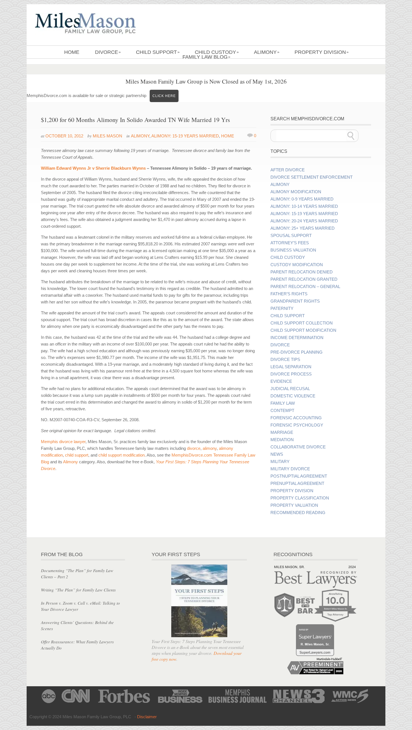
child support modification (121, 455)
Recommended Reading (297, 512)
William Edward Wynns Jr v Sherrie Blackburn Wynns (93, 168)
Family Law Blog (206, 57)
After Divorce (287, 170)
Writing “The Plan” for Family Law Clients (78, 590)
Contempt (282, 410)
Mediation (282, 439)
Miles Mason (107, 135)
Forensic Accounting (296, 418)
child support (76, 455)
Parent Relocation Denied (301, 272)
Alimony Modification (295, 192)
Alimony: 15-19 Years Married (185, 135)
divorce (193, 448)
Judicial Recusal (290, 388)
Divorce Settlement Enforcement (311, 177)
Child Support (158, 52)
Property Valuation (294, 505)
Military (280, 461)
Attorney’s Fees (289, 243)
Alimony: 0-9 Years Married (302, 199)
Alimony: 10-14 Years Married (304, 206)
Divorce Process (291, 374)
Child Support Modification (303, 330)
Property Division (322, 52)
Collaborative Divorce (298, 447)
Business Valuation (293, 250)
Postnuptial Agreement (298, 476)
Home (71, 52)
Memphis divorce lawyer (63, 441)
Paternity (281, 308)
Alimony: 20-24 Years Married (304, 221)
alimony (210, 448)
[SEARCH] (351, 135)
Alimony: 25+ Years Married (302, 228)
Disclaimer (147, 716)
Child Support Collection (301, 323)
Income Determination (296, 337)
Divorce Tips (285, 359)
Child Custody (217, 52)
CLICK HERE (164, 96)
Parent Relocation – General (305, 286)
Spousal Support (291, 235)
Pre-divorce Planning (296, 352)
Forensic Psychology (296, 425)
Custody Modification (296, 264)
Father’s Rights (288, 294)
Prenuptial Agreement (297, 483)
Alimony (266, 52)
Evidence (281, 381)
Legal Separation (290, 367)
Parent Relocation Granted (303, 279)
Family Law (282, 403)
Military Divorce (290, 469)
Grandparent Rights (295, 301)
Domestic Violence (292, 396)
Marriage (281, 432)
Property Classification (299, 498)
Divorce (108, 52)
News (276, 454)
